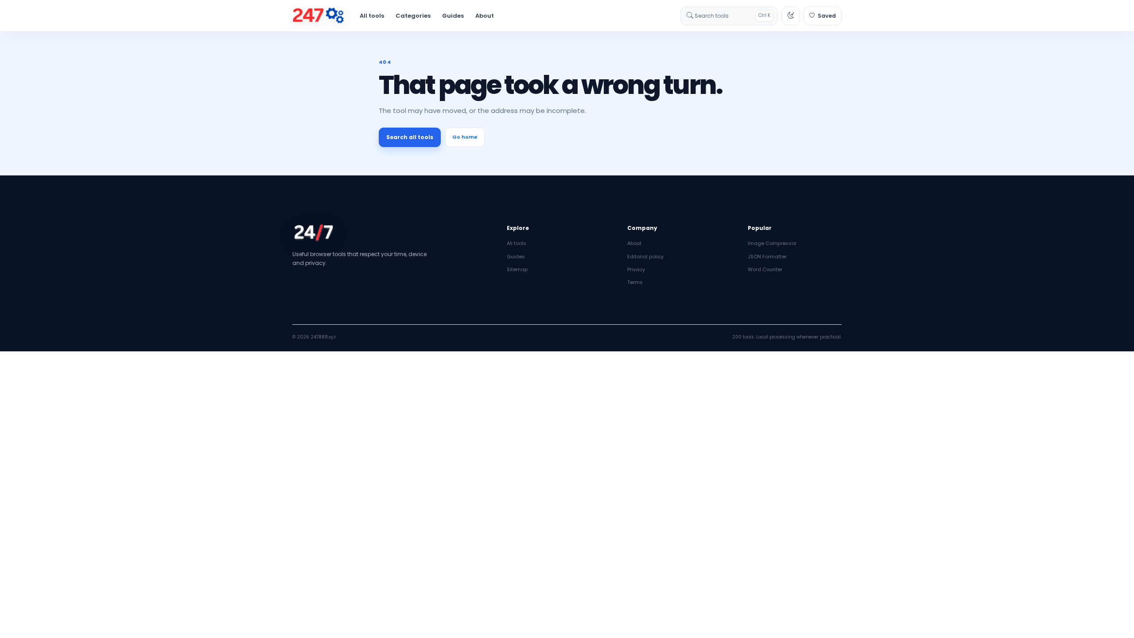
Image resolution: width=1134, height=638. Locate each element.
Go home (465, 136)
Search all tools (409, 137)
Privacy (636, 269)
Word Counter (765, 269)
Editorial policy (645, 256)
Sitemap (517, 269)
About (484, 16)
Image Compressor (772, 243)
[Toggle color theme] (790, 16)
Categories (413, 16)
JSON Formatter (767, 256)
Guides (453, 16)
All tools (372, 16)
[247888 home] (318, 16)
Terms (635, 282)
